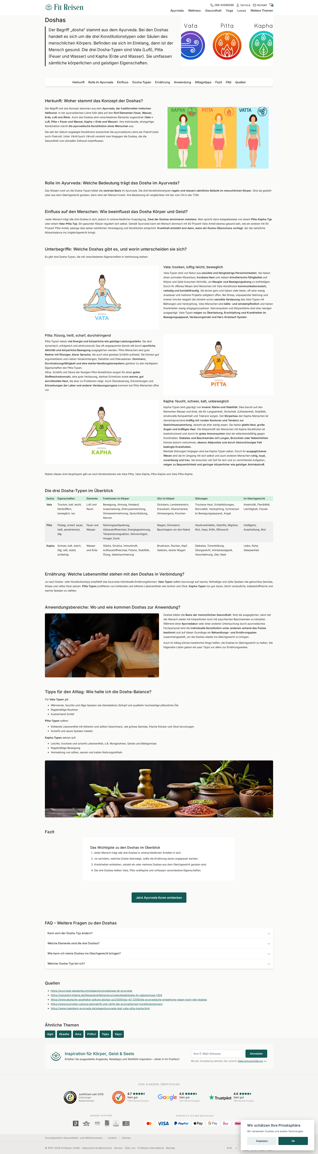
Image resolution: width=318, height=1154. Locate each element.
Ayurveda (177, 10)
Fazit (218, 82)
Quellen (240, 82)
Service (118, 1147)
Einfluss (122, 82)
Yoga (229, 10)
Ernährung (162, 82)
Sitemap (170, 1147)
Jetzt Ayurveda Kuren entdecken (159, 897)
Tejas (105, 1034)
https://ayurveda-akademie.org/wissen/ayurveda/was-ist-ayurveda (91, 990)
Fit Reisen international (151, 1147)
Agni (50, 1034)
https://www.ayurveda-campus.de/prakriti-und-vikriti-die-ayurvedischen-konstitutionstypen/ (107, 1003)
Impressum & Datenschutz (97, 1147)
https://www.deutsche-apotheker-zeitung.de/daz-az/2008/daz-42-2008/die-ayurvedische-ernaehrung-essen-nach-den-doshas (129, 999)
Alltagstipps (203, 82)
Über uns (130, 1147)
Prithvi (91, 1034)
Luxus (241, 10)
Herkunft (78, 82)
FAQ (228, 82)
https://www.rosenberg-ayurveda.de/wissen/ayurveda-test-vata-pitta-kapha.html (100, 1008)
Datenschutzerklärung (250, 1061)
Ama (78, 1034)
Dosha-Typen (141, 82)
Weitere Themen (261, 10)
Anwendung (182, 82)
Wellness (194, 10)
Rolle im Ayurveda (100, 82)
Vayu (118, 1034)
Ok (293, 1140)
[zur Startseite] (64, 7)
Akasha (64, 1034)
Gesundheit (213, 10)
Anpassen (262, 1140)
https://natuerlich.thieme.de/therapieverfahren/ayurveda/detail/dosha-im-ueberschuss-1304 (106, 995)
